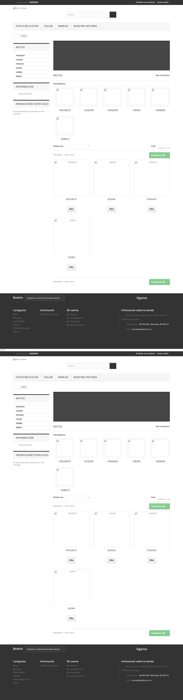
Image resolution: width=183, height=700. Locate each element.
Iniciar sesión (163, 2)
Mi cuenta (73, 310)
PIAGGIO (151, 199)
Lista (168, 148)
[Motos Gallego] (38, 13)
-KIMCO (19, 76)
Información (24, 86)
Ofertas (16, 332)
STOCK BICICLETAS (27, 26)
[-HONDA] (160, 96)
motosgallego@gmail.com (141, 329)
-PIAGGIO (20, 64)
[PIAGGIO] (152, 178)
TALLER (48, 26)
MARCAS (63, 26)
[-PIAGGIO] (112, 96)
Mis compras (72, 315)
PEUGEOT (71, 199)
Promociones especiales (32, 103)
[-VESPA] (136, 96)
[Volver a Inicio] (15, 36)
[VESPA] (71, 236)
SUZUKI (111, 199)
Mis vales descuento (75, 318)
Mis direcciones (73, 321)
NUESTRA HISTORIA (85, 26)
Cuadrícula (161, 148)
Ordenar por (58, 146)
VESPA (71, 257)
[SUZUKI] (111, 178)
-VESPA (19, 68)
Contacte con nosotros (145, 2)
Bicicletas (17, 318)
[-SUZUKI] (88, 96)
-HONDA (19, 72)
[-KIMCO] (64, 125)
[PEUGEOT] (71, 178)
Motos (15, 315)
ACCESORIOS (19, 321)
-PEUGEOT (20, 56)
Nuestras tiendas (25, 94)
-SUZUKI (19, 60)
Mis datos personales (75, 325)
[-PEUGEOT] (64, 96)
